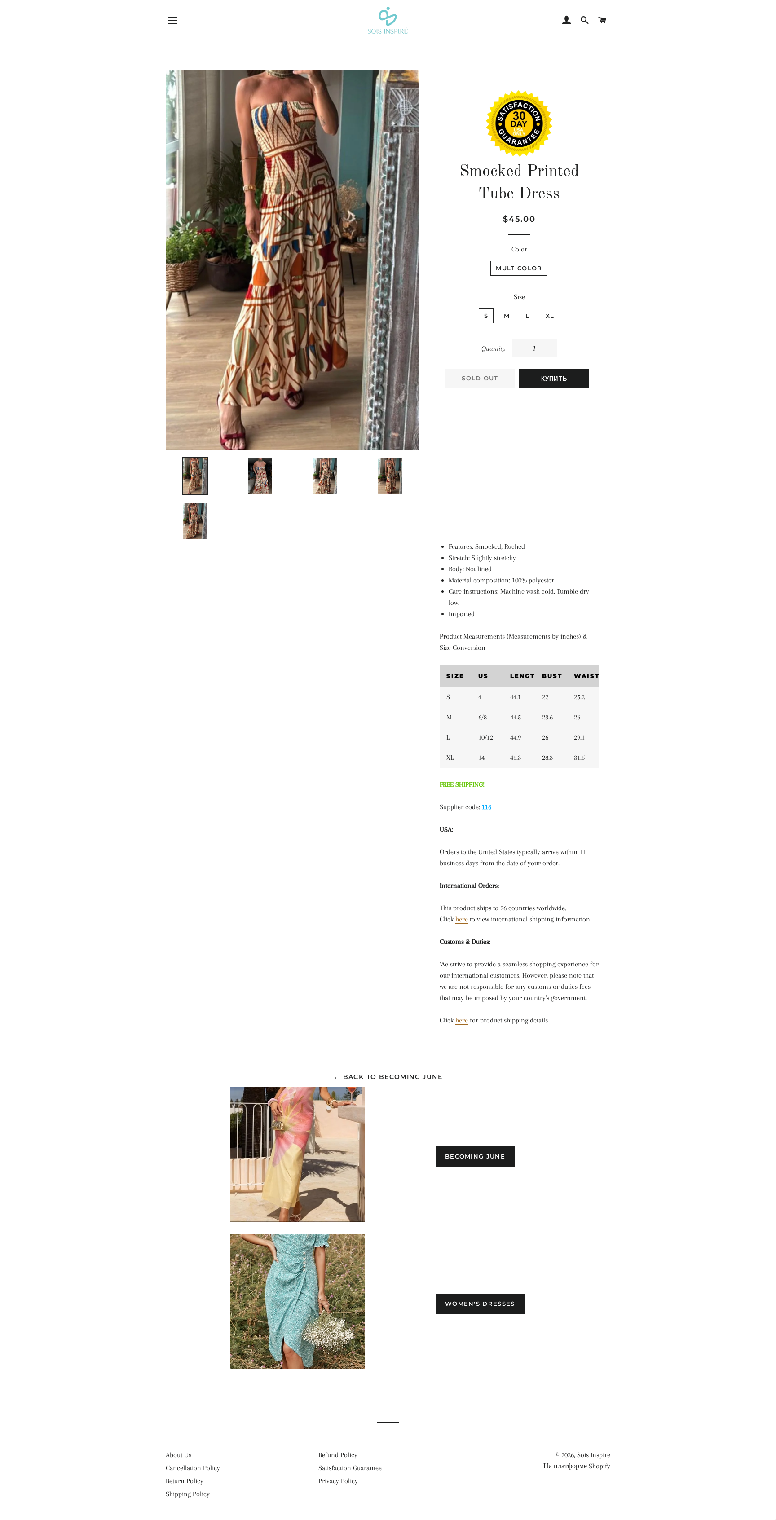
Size (519, 297)
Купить (554, 378)
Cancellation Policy (193, 1468)
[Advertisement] (519, 460)
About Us (178, 1455)
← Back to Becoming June (388, 1077)
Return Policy (184, 1481)
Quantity (493, 348)
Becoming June (475, 1156)
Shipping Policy (188, 1494)
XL (550, 315)
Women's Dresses (480, 1303)
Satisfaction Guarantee (350, 1468)
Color (519, 249)
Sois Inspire (593, 1455)
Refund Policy (337, 1455)
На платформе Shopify (576, 1466)
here (461, 919)
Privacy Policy (338, 1481)
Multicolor (519, 268)
